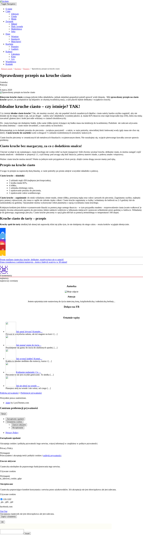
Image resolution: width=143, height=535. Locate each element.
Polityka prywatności (9, 393)
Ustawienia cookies (14, 422)
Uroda (14, 16)
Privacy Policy (12, 432)
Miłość (14, 24)
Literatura (15, 54)
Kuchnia (9, 44)
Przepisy (15, 46)
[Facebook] (3, 231)
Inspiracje (15, 39)
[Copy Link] (3, 253)
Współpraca (11, 61)
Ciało (8, 11)
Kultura (9, 51)
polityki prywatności (52, 455)
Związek (9, 21)
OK (2, 522)
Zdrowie (15, 14)
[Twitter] (3, 236)
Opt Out (3, 511)
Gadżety (15, 49)
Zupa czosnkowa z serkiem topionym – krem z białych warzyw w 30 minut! (33, 262)
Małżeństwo (16, 29)
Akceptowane (17, 428)
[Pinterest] (3, 247)
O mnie (9, 9)
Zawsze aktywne (19, 425)
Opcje (3, 414)
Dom (8, 34)
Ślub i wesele (17, 26)
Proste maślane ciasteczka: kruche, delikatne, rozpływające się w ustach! (32, 259)
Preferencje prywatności (31, 393)
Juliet (8, 403)
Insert (27, 533)
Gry (13, 59)
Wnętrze (15, 36)
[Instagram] (3, 242)
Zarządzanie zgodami (15, 419)
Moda (13, 19)
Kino (13, 56)
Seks (13, 31)
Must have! (16, 41)
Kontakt (9, 64)
